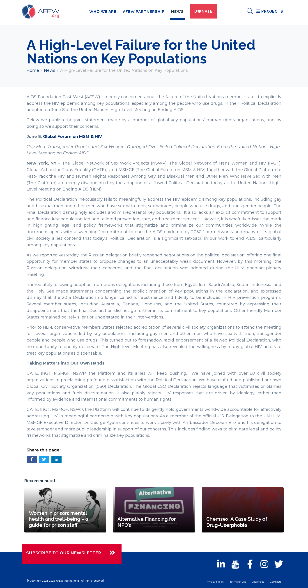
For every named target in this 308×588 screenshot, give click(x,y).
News (177, 11)
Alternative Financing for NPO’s (146, 522)
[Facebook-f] (250, 564)
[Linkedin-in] (221, 564)
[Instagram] (264, 564)
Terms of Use (238, 581)
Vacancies (258, 581)
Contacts (275, 581)
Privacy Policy (215, 581)
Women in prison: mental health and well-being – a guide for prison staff (58, 519)
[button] (32, 459)
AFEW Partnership (144, 11)
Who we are (102, 11)
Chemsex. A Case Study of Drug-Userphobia (236, 522)
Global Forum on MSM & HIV (72, 136)
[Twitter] (278, 564)
